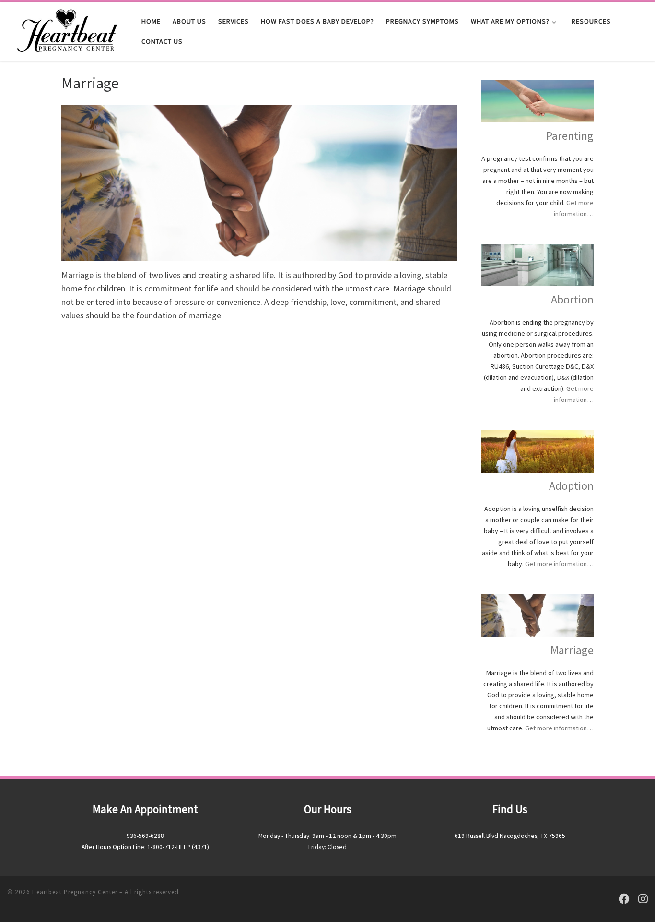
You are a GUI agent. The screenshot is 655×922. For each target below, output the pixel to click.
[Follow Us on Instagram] (643, 899)
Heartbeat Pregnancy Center (74, 892)
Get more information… (559, 563)
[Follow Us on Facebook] (624, 899)
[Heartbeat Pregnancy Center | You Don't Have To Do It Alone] (67, 29)
